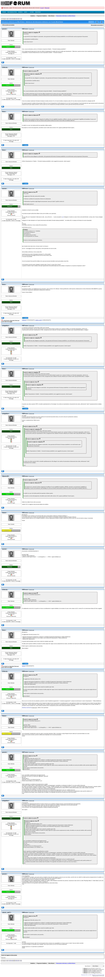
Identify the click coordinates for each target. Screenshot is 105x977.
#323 (23, 111)
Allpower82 (5, 476)
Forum (4, 12)
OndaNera (32, 16)
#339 (23, 874)
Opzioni (91, 22)
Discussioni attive (12, 12)
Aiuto (25, 12)
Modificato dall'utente (26, 707)
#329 (23, 413)
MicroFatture (51, 16)
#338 (23, 800)
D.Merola (4, 67)
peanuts (4, 29)
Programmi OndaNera (42, 16)
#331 (23, 512)
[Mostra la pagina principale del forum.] (15, 5)
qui (63, 217)
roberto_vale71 (6, 912)
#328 (23, 368)
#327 (23, 325)
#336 (23, 716)
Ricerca (20, 12)
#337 (23, 752)
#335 (23, 671)
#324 (23, 150)
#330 (23, 476)
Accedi (42, 7)
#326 (23, 284)
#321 (23, 29)
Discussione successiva (96, 25)
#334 (23, 630)
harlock (4, 188)
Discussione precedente (8, 25)
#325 (23, 188)
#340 (23, 912)
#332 (23, 549)
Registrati (47, 7)
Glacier (4, 512)
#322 (23, 67)
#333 (23, 589)
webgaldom (5, 325)
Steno (3, 111)
